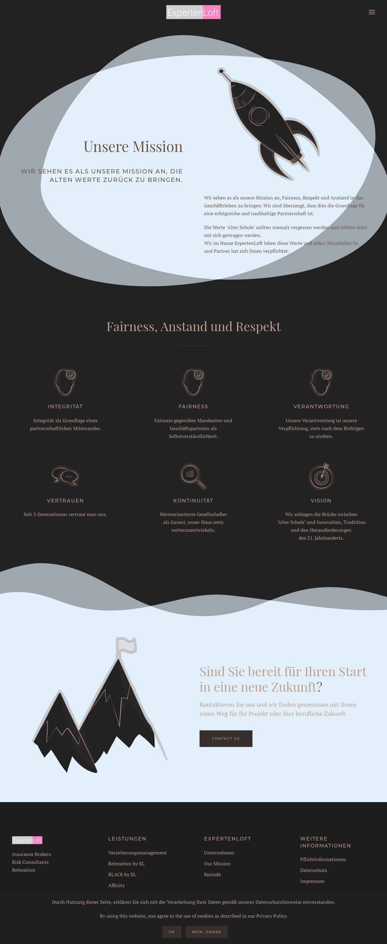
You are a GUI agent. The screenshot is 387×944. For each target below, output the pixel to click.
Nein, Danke (206, 932)
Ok (172, 932)
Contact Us (226, 738)
